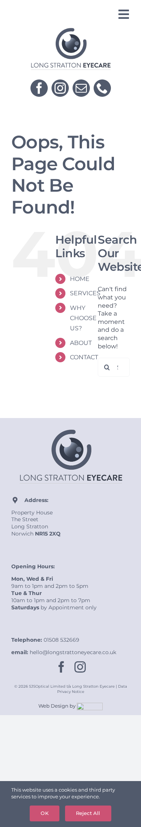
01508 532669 (61, 639)
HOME (79, 278)
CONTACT (84, 357)
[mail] (81, 88)
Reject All (88, 813)
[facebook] (39, 88)
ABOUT (81, 342)
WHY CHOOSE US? (83, 318)
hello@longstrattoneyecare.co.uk (73, 652)
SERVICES (85, 293)
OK (44, 813)
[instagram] (60, 88)
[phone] (102, 88)
